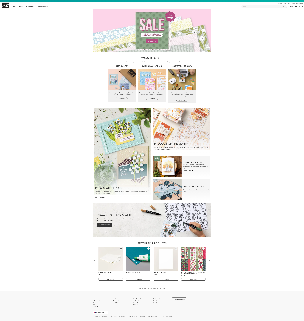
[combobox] (264, 6)
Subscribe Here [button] (187, 170)
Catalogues (156, 296)
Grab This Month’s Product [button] (162, 153)
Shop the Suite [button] (99, 197)
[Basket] (302, 7)
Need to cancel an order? (180, 296)
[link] (299, 7)
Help (94, 296)
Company (115, 296)
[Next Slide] (209, 262)
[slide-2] (156, 50)
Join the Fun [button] (186, 194)
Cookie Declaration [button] (167, 316)
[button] (296, 7)
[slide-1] (152, 50)
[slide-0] (148, 50)
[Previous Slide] (94, 262)
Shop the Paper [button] (104, 225)
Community (136, 296)
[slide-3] (160, 50)
